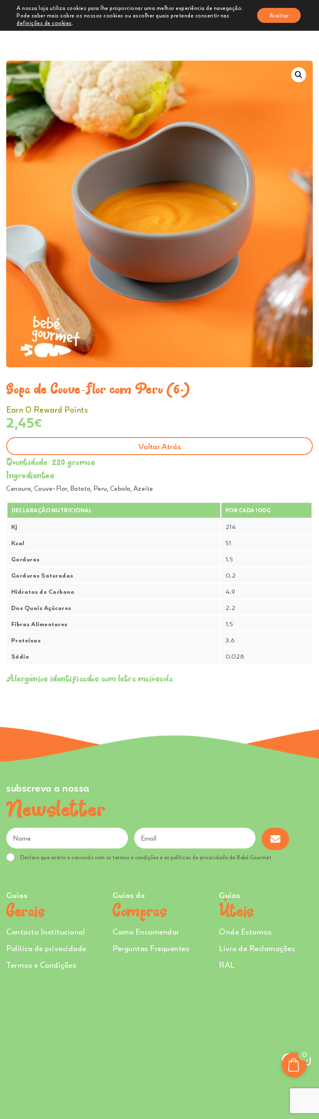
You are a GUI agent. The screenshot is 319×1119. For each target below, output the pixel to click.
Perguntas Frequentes (151, 948)
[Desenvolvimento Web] (159, 1058)
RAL (227, 964)
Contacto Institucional (45, 931)
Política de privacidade (46, 948)
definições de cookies (44, 23)
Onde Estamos (245, 931)
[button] (298, 74)
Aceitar (279, 15)
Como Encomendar (146, 931)
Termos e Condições (41, 964)
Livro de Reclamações (257, 948)
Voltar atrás (159, 446)
